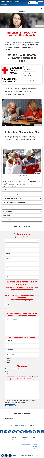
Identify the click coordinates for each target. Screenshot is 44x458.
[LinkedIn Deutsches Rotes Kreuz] (18, 431)
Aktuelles (24, 442)
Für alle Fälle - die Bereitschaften (11, 147)
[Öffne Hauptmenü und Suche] (42, 8)
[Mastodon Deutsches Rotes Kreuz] (34, 431)
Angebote (24, 439)
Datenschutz (35, 448)
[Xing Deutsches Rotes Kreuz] (22, 431)
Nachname (8, 253)
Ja (7, 373)
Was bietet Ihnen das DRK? (10, 207)
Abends (8, 362)
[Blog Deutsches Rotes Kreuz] (26, 431)
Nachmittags (9, 360)
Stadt (7, 267)
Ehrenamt (14, 439)
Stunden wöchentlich (10, 344)
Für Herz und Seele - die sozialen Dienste (13, 189)
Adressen (34, 439)
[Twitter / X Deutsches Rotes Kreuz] (14, 431)
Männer (8, 306)
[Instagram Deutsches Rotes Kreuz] (9, 431)
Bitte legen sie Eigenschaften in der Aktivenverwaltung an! (18, 292)
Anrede (7, 239)
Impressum (35, 444)
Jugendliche (9, 304)
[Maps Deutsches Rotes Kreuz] (30, 431)
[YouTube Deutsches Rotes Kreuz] (5, 431)
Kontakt (34, 442)
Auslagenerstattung (8, 220)
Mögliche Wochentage (10, 354)
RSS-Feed (35, 446)
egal (8, 309)
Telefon (7, 272)
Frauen (8, 308)
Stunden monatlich (9, 349)
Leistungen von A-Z (26, 444)
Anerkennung (6, 215)
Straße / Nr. (8, 258)
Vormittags (9, 358)
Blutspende (14, 442)
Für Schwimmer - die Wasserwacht (12, 198)
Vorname (7, 248)
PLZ (6, 262)
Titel (6, 244)
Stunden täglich (9, 340)
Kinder (8, 302)
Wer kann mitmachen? (8, 211)
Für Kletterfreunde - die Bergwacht (12, 194)
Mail (7, 276)
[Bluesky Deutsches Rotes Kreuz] (38, 431)
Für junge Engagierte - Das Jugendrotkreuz (14, 202)
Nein (8, 371)
